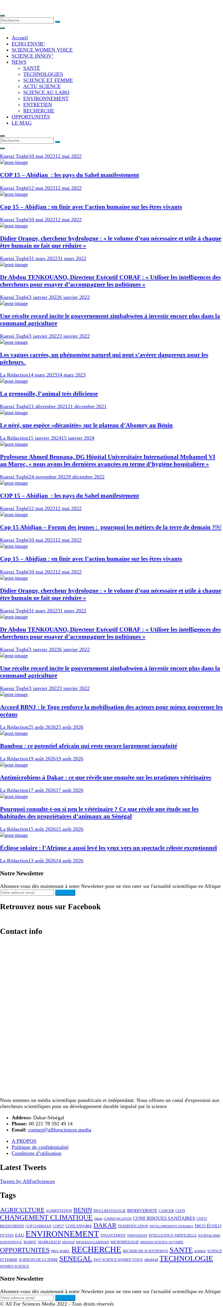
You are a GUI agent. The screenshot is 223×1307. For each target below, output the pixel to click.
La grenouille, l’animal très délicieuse (49, 393)
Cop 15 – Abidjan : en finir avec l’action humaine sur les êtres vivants (91, 206)
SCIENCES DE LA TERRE (38, 1260)
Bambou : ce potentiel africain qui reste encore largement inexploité (88, 745)
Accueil (20, 38)
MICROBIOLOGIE (125, 1242)
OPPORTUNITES (25, 1250)
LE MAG (22, 123)
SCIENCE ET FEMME (48, 80)
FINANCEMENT (113, 1235)
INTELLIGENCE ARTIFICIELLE (173, 1235)
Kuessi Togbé (14, 156)
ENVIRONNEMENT (46, 98)
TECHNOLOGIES (43, 74)
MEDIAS (68, 1242)
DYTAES (7, 1235)
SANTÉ (31, 68)
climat (98, 1219)
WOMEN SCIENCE (14, 1266)
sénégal (151, 1259)
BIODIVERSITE (142, 1210)
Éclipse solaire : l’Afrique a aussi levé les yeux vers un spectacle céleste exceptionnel (108, 847)
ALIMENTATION (59, 1211)
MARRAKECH (49, 1242)
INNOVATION (137, 1235)
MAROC (30, 1242)
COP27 (58, 1226)
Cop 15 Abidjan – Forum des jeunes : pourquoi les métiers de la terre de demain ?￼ (110, 527)
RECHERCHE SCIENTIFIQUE (145, 1251)
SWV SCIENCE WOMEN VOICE (118, 1260)
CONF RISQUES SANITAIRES (164, 1218)
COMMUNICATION (118, 1218)
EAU (19, 1235)
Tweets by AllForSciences (27, 1181)
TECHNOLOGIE (186, 1258)
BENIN (82, 1209)
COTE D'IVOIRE (79, 1226)
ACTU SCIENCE (42, 86)
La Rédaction (14, 375)
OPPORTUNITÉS (31, 117)
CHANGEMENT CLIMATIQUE (46, 1217)
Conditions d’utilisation (36, 1153)
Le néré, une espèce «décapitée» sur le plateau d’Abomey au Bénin (86, 425)
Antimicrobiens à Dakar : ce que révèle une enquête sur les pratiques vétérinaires (105, 777)
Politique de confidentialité (40, 1147)
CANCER (166, 1211)
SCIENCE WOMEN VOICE (42, 50)
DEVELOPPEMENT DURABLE (171, 1226)
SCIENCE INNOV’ (32, 56)
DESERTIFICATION (133, 1226)
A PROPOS (24, 1141)
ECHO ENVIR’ (28, 44)
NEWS (19, 62)
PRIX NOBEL (60, 1251)
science (200, 1250)
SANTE (181, 1250)
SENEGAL (75, 1258)
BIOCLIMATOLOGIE (109, 1211)
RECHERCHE (38, 111)
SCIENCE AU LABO (46, 92)
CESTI (180, 1211)
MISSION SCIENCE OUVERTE (162, 1242)
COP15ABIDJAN (38, 1226)
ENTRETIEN (37, 104)
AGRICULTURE (22, 1209)
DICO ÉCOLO (208, 1225)
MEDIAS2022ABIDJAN (92, 1242)
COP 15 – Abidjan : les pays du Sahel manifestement (69, 174)
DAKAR (104, 1225)
